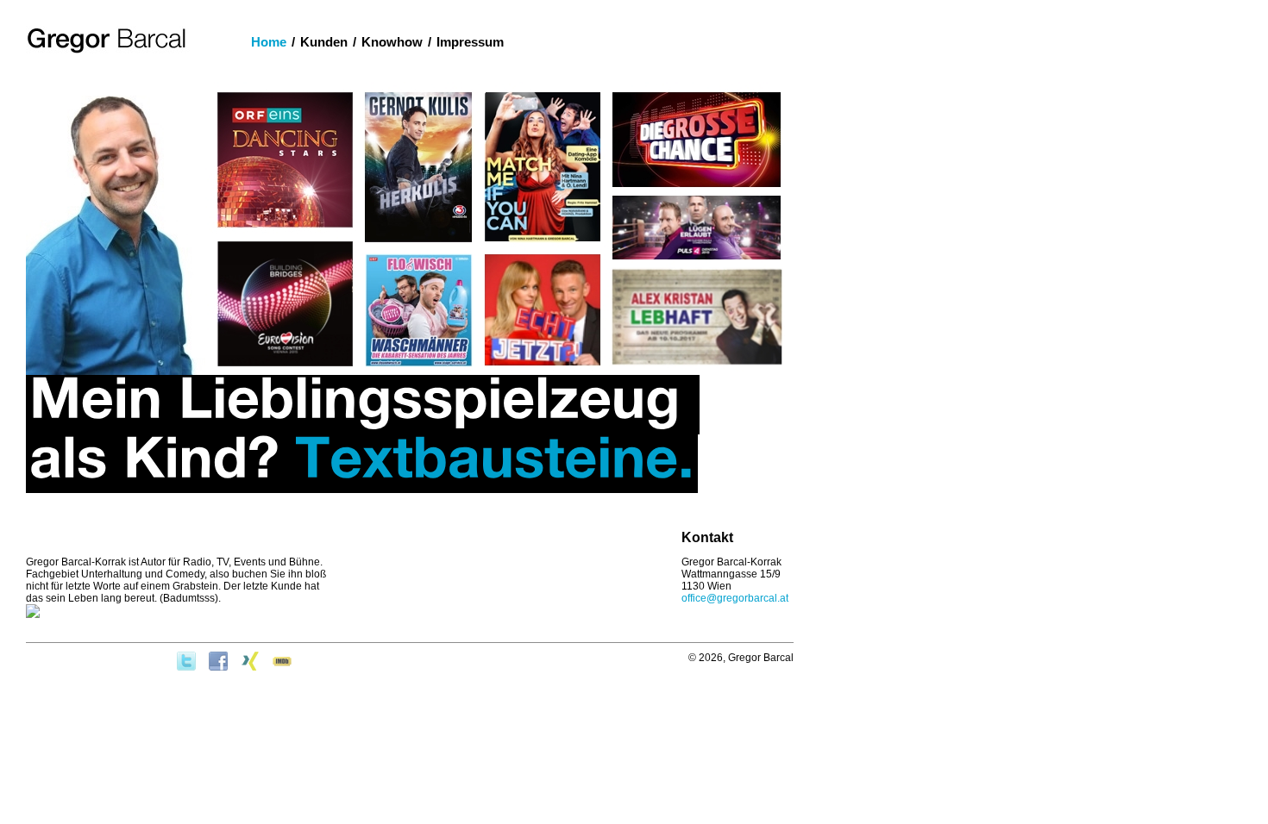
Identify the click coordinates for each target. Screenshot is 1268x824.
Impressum (470, 41)
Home (268, 41)
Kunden (324, 41)
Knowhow (392, 41)
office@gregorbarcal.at (734, 598)
